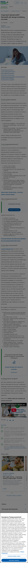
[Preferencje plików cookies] (1, 561)
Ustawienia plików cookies (14, 556)
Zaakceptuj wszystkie (14, 560)
